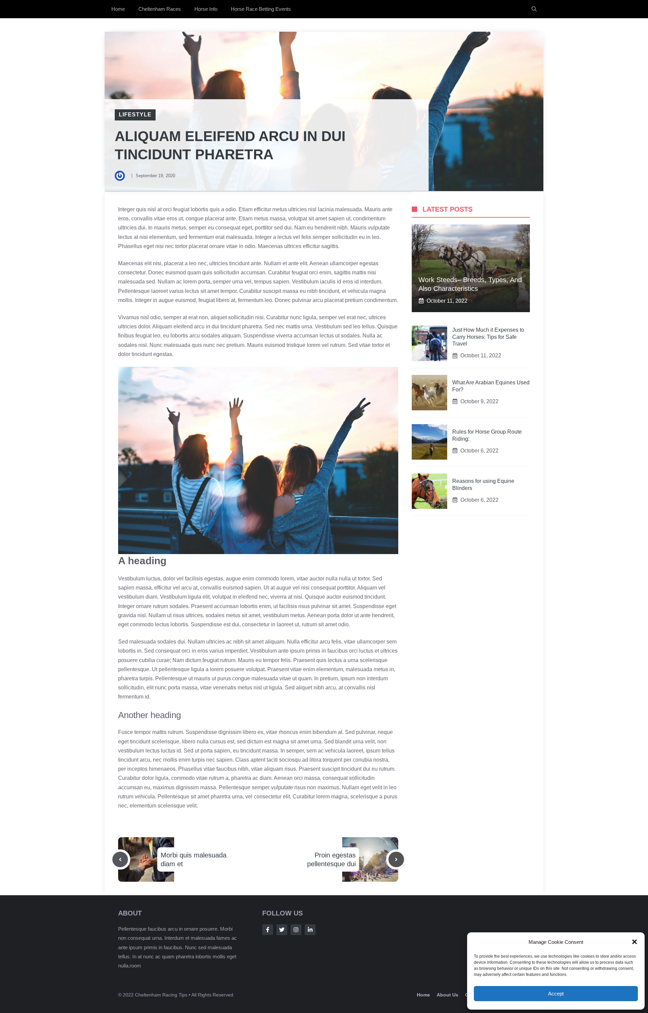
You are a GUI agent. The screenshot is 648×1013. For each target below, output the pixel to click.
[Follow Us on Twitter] (281, 929)
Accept (556, 993)
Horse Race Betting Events (261, 9)
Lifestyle (135, 114)
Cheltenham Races (159, 9)
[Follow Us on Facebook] (267, 929)
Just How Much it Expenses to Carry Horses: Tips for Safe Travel (488, 337)
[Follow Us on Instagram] (296, 929)
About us (447, 994)
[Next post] (396, 859)
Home (118, 9)
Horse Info (205, 9)
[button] (634, 941)
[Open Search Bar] (534, 9)
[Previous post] (120, 859)
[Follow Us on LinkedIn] (310, 929)
